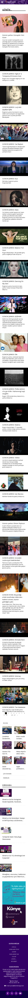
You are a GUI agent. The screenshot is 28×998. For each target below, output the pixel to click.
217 (14, 715)
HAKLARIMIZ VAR (14, 954)
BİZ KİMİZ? (14, 961)
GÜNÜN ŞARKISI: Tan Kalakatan (13, 707)
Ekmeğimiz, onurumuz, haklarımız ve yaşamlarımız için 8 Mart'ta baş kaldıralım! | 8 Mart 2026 (14, 876)
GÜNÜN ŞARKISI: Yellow (11, 458)
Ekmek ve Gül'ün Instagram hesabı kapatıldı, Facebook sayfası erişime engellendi (11, 801)
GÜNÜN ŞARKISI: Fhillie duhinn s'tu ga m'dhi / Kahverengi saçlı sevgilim (13, 391)
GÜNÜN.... (14, 959)
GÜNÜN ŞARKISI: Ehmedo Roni (13, 640)
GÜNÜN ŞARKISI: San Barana (12, 494)
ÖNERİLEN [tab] (6, 778)
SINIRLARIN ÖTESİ (14, 949)
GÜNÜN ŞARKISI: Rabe (10, 210)
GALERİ (14, 956)
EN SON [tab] (5, 723)
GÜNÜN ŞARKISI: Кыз (10, 179)
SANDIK (14, 951)
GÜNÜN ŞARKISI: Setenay (11, 676)
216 (12, 715)
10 (6, 715)
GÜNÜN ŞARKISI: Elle (9, 354)
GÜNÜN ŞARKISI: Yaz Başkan (12, 144)
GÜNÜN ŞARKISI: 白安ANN (11, 316)
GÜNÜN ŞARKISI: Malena (11, 425)
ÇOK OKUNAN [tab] (7, 774)
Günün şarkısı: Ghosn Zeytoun (13, 523)
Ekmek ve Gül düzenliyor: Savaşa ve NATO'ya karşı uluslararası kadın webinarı (13, 820)
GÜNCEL (14, 947)
